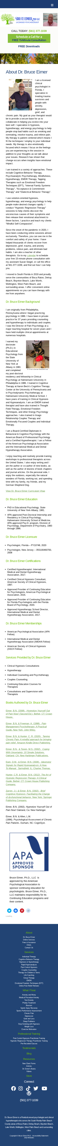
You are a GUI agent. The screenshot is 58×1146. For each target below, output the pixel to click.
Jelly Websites (29, 1138)
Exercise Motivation (29, 1029)
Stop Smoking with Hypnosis (29, 1024)
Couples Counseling (29, 970)
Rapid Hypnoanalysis (29, 965)
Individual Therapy (29, 957)
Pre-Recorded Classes (29, 1044)
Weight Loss (29, 1027)
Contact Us (29, 948)
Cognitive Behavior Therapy (29, 959)
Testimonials (29, 1048)
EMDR (29, 980)
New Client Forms (29, 1063)
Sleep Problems (29, 1021)
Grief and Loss (29, 1019)
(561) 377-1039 (38, 30)
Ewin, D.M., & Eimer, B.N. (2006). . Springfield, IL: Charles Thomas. (28, 765)
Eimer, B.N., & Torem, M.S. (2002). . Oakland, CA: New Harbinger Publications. (27, 752)
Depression (29, 1016)
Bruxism (29, 1005)
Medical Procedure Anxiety (29, 997)
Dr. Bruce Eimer (29, 937)
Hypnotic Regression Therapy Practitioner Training (29, 1041)
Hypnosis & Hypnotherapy (29, 962)
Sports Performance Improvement (29, 1011)
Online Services (29, 940)
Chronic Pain (29, 1013)
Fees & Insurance (29, 942)
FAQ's (29, 945)
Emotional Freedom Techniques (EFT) (29, 983)
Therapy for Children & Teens (29, 973)
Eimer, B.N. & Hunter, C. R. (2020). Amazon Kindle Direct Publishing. (28, 739)
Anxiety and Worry (29, 995)
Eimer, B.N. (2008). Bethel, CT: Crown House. (29, 713)
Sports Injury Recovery (29, 1008)
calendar (31, 255)
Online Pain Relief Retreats (29, 986)
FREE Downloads (29, 46)
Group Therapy (29, 978)
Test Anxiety (29, 1000)
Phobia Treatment (29, 1003)
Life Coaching (29, 975)
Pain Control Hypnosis (29, 967)
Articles (29, 1066)
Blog (29, 1053)
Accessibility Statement (40, 1136)
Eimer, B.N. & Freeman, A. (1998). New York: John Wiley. (26, 726)
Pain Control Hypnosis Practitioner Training (29, 1038)
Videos (29, 1071)
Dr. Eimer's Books (29, 1069)
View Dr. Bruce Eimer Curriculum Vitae (25, 491)
